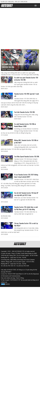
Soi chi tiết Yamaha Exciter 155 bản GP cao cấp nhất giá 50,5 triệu (26, 194)
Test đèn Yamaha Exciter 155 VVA (24, 112)
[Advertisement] (20, 28)
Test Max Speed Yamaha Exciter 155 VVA (26, 156)
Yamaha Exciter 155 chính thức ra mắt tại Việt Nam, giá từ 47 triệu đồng (26, 208)
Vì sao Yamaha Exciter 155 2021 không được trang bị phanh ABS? (26, 176)
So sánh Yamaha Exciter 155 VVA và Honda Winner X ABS (25, 125)
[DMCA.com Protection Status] (5, 284)
